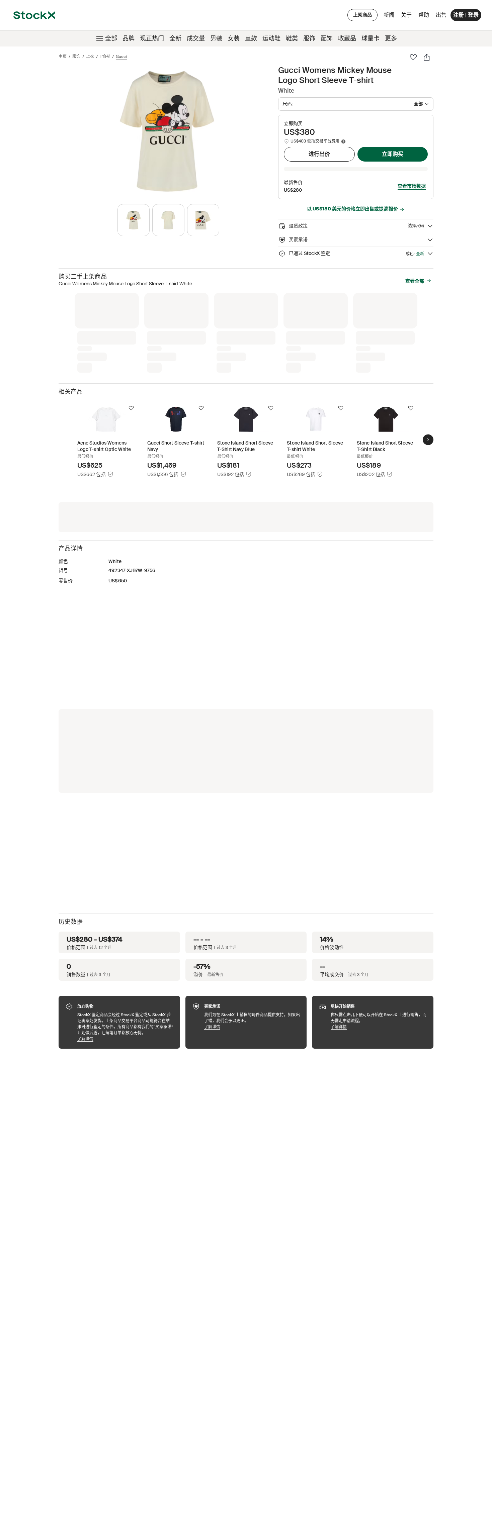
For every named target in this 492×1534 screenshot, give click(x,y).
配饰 (327, 38)
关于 (407, 16)
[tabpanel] (167, 131)
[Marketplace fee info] (343, 141)
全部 (111, 38)
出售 (441, 14)
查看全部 (414, 281)
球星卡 (370, 38)
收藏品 (347, 38)
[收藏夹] (413, 57)
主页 (63, 56)
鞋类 (292, 38)
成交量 (196, 38)
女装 (234, 38)
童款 (251, 38)
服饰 (309, 38)
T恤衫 (105, 56)
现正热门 (152, 38)
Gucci (121, 56)
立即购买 (392, 154)
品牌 (128, 38)
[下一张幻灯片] (428, 440)
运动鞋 (271, 38)
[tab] (133, 220)
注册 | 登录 (466, 14)
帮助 (423, 14)
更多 (391, 38)
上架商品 (362, 15)
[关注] (131, 408)
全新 (175, 38)
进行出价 (319, 154)
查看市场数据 (412, 186)
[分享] (426, 57)
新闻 (389, 14)
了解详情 (125, 1039)
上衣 (90, 56)
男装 (216, 38)
